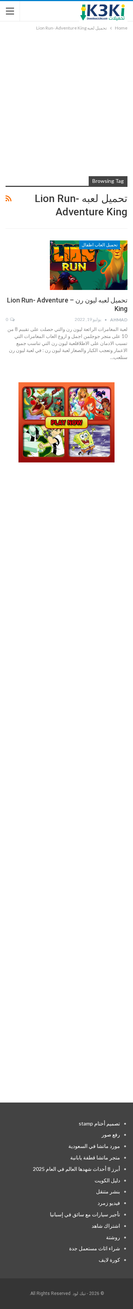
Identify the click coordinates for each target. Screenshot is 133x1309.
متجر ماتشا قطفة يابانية (95, 1157)
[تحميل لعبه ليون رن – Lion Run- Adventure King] (88, 265)
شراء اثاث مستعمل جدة (94, 1248)
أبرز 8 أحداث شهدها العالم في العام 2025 (76, 1169)
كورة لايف (109, 1260)
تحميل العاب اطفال (99, 244)
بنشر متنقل (108, 1191)
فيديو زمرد (109, 1203)
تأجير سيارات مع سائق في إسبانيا (85, 1214)
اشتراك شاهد (106, 1226)
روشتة (113, 1237)
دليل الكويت (107, 1180)
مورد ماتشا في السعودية (94, 1146)
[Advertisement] (66, 102)
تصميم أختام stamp (99, 1123)
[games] (66, 423)
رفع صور (111, 1134)
